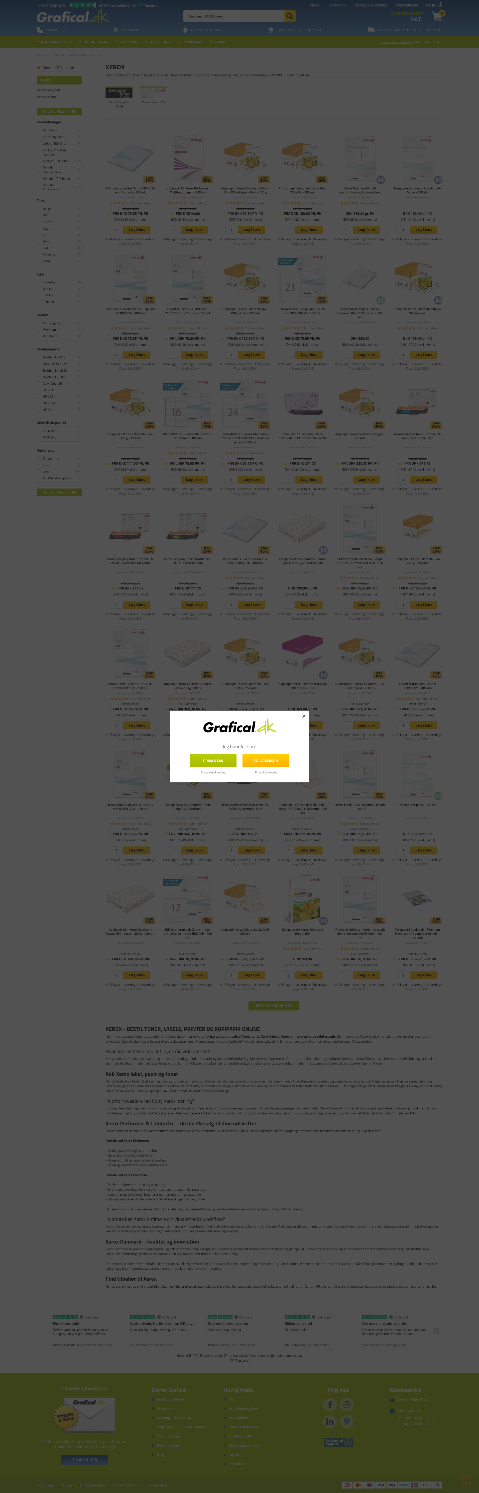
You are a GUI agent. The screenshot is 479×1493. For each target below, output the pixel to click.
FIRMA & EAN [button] (213, 760)
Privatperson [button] (266, 760)
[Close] (303, 716)
